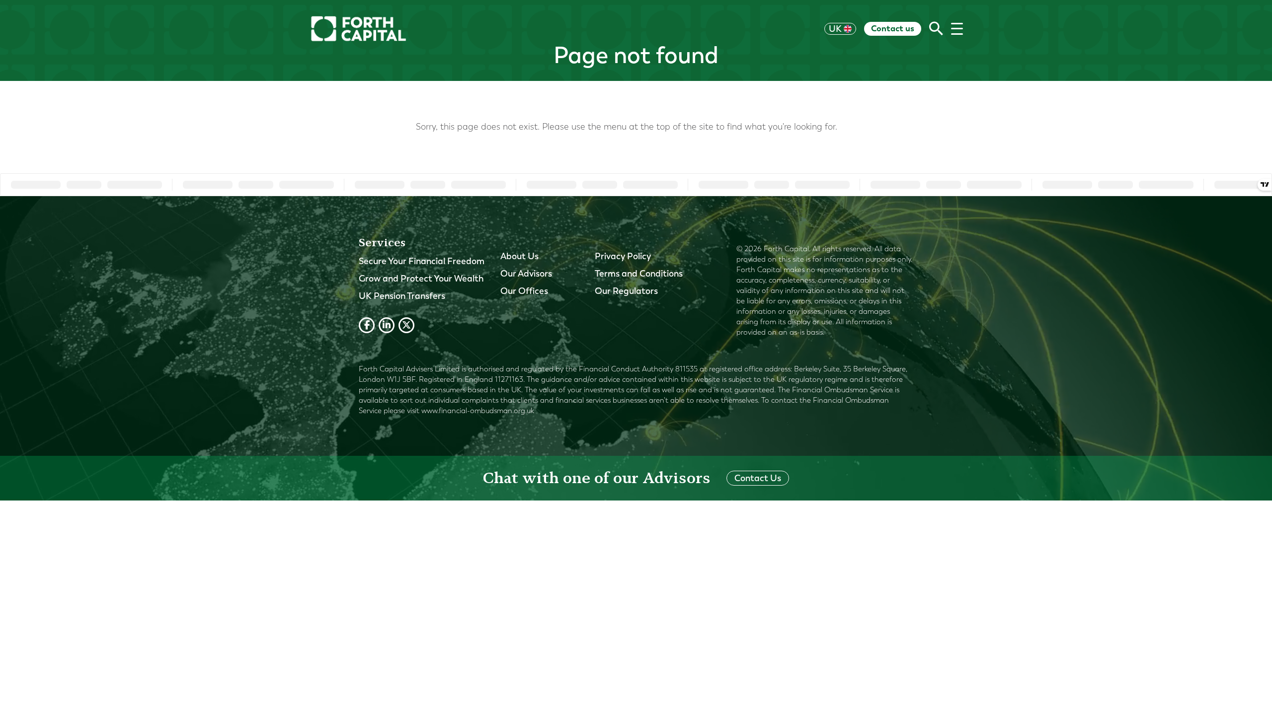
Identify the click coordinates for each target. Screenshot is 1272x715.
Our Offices (524, 291)
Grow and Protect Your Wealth (421, 278)
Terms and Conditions (639, 273)
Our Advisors (526, 273)
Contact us (892, 28)
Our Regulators (626, 291)
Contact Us (757, 478)
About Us (519, 256)
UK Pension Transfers (402, 295)
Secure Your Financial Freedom (421, 261)
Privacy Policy (623, 256)
